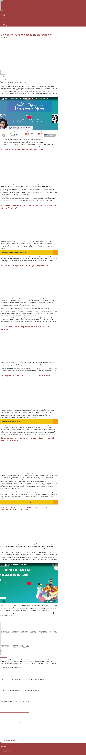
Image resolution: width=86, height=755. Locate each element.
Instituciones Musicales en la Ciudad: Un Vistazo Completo (15, 669)
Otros (4, 17)
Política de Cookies (7, 751)
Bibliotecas (5, 23)
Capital (4, 21)
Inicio (4, 14)
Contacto (5, 25)
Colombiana (6, 20)
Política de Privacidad (7, 748)
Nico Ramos (3, 77)
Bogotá (4, 15)
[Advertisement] (29, 55)
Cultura (4, 18)
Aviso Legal (5, 750)
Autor (4, 24)
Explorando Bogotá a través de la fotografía (12, 667)
